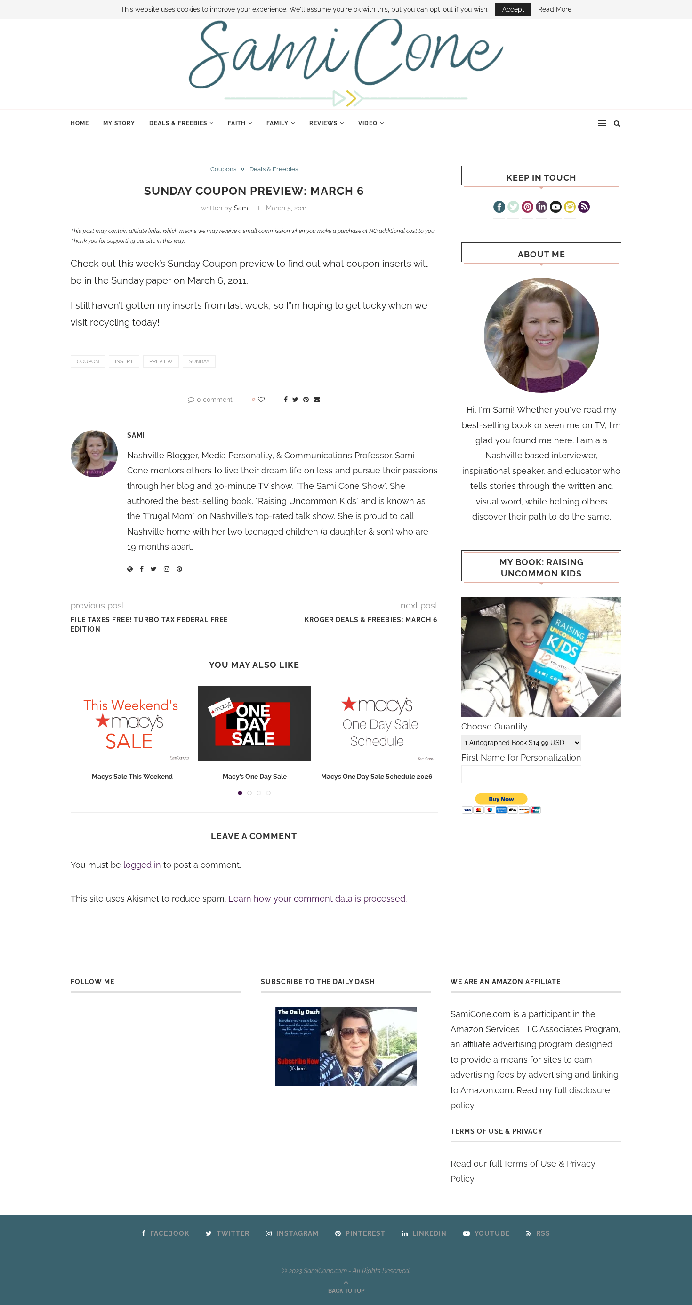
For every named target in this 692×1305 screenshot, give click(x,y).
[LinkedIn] (541, 208)
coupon (88, 362)
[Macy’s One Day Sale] (254, 723)
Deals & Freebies (178, 123)
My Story (119, 123)
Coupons (223, 169)
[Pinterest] (527, 208)
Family (277, 123)
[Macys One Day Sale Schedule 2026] (377, 723)
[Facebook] (499, 208)
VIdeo (368, 123)
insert (124, 362)
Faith (237, 123)
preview (161, 362)
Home (80, 123)
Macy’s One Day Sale (255, 776)
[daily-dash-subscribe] (346, 1046)
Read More (554, 9)
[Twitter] (513, 208)
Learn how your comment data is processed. (317, 899)
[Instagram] (570, 208)
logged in (142, 865)
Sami (241, 208)
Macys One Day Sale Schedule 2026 (377, 776)
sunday (199, 362)
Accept (513, 9)
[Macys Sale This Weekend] (132, 723)
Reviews (323, 123)
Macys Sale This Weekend (132, 776)
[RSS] (584, 208)
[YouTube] (556, 208)
